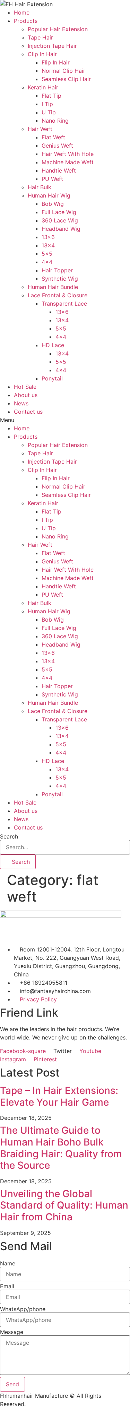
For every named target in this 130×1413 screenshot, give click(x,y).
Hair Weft (40, 128)
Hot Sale (25, 386)
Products (25, 20)
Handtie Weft (59, 170)
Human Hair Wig (49, 195)
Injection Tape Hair (52, 45)
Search (9, 836)
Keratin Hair (43, 87)
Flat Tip (51, 95)
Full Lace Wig (59, 212)
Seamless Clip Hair (66, 79)
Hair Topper (57, 270)
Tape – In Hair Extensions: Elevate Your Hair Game (59, 1096)
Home (21, 12)
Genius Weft (57, 145)
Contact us (28, 411)
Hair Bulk (39, 187)
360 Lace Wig (60, 220)
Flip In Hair (56, 62)
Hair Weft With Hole (68, 153)
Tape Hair (40, 37)
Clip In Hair (42, 54)
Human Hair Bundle (53, 286)
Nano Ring (55, 120)
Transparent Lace (64, 303)
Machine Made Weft (68, 162)
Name (7, 1263)
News (21, 403)
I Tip (47, 103)
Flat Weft (53, 137)
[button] (65, 420)
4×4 (47, 261)
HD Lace (53, 345)
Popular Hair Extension (58, 29)
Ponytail (52, 378)
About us (25, 395)
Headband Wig (61, 228)
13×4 (48, 245)
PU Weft (52, 178)
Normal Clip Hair (63, 70)
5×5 (47, 253)
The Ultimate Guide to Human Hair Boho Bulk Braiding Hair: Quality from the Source (61, 1147)
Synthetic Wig (60, 278)
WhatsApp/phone (22, 1309)
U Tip (49, 112)
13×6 (48, 237)
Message (11, 1332)
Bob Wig (53, 203)
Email (7, 1286)
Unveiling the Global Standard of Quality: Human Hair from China (64, 1205)
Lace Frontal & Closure (57, 295)
